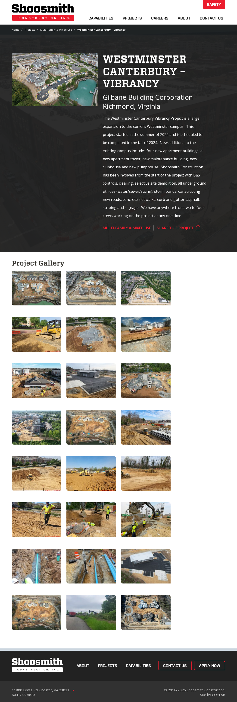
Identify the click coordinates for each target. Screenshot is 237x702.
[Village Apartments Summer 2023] (36, 612)
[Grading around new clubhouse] (91, 334)
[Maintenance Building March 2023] (91, 380)
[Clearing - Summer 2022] (91, 612)
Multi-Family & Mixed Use (56, 29)
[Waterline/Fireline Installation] (91, 566)
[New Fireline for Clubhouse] (146, 334)
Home (15, 29)
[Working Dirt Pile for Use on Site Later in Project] (36, 473)
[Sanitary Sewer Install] (36, 566)
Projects (132, 18)
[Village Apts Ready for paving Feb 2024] (91, 288)
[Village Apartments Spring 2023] (91, 427)
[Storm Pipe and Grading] (146, 427)
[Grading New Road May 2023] (36, 334)
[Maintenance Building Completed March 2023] (146, 566)
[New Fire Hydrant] (146, 519)
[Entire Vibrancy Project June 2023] (146, 288)
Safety (214, 4)
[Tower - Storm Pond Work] (146, 380)
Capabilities (100, 18)
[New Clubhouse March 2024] (36, 380)
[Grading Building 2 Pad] (91, 473)
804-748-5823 (23, 694)
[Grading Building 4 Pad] (146, 473)
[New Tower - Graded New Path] (36, 427)
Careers (159, 18)
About (184, 18)
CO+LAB (218, 694)
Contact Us (211, 18)
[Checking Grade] (36, 519)
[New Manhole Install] (91, 519)
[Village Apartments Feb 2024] (36, 288)
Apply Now (209, 666)
